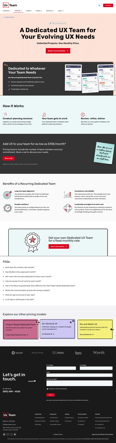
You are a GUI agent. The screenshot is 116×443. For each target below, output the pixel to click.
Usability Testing (54, 421)
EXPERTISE (38, 414)
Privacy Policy (109, 434)
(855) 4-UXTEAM (9, 421)
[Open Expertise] (10, 11)
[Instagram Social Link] (7, 434)
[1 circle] (4, 434)
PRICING (97, 414)
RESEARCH (53, 414)
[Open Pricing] (41, 11)
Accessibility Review (55, 424)
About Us (94, 434)
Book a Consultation (56, 51)
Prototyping (68, 421)
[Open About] (63, 11)
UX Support (81, 424)
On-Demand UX (99, 424)
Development (81, 421)
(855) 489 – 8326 (11, 391)
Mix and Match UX (100, 428)
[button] (99, 5)
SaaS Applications (40, 417)
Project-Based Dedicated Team (103, 417)
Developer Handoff (83, 417)
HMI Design (38, 424)
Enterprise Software (40, 421)
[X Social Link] (11, 434)
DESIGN (67, 414)
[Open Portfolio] (53, 11)
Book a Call (8, 158)
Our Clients (101, 434)
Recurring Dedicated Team (102, 421)
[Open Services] (21, 11)
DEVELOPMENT (82, 414)
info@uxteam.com (9, 424)
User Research (54, 417)
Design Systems (69, 417)
